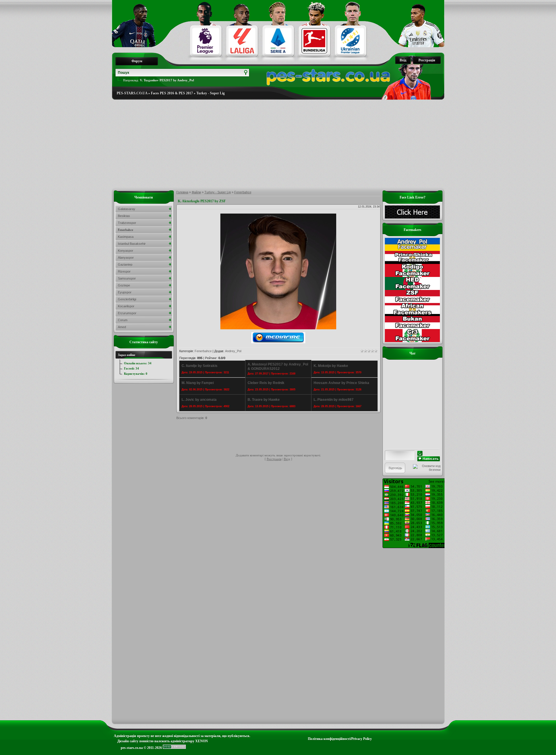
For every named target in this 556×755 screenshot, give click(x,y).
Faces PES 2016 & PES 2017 (172, 93)
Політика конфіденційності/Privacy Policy (340, 739)
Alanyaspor (126, 257)
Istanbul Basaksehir (132, 243)
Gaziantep (125, 264)
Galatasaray (126, 209)
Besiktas (124, 216)
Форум (136, 61)
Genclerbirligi (127, 299)
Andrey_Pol (233, 351)
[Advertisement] (278, 144)
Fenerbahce (242, 192)
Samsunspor (127, 278)
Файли (196, 192)
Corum (122, 320)
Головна (182, 192)
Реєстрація (426, 60)
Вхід (403, 60)
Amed (122, 327)
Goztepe (124, 285)
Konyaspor (125, 250)
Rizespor (124, 271)
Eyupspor (124, 292)
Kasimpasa (125, 236)
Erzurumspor (127, 313)
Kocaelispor (126, 306)
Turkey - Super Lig (210, 93)
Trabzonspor (127, 223)
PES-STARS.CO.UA (132, 93)
